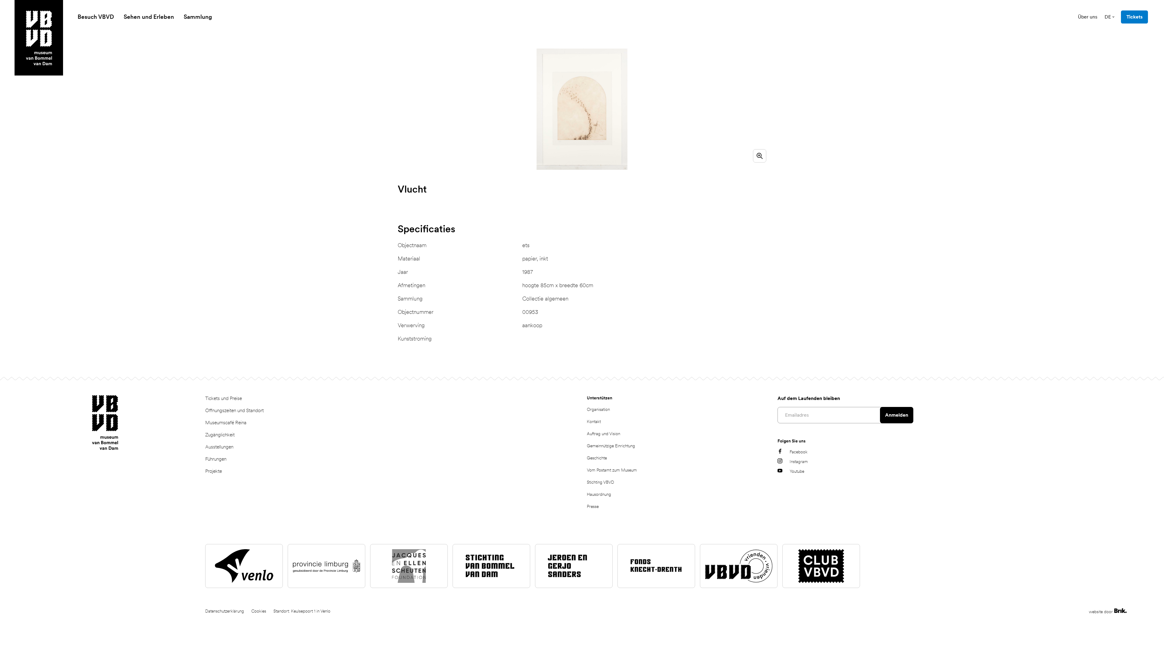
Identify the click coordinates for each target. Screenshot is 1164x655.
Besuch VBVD (96, 16)
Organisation (598, 409)
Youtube (797, 471)
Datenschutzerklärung (224, 611)
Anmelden (896, 415)
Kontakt (594, 421)
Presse (593, 506)
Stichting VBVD (600, 482)
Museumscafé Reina (225, 422)
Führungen (215, 459)
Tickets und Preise (223, 398)
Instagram (799, 461)
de (1108, 17)
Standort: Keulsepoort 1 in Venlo (301, 611)
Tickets (1134, 17)
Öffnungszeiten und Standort (234, 410)
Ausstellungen (219, 447)
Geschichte (597, 457)
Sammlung (198, 16)
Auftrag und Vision (603, 433)
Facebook (799, 451)
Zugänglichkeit (220, 435)
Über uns (1087, 17)
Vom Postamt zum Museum (612, 470)
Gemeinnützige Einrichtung (611, 445)
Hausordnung (599, 494)
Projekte (213, 471)
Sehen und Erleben (149, 16)
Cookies (258, 611)
